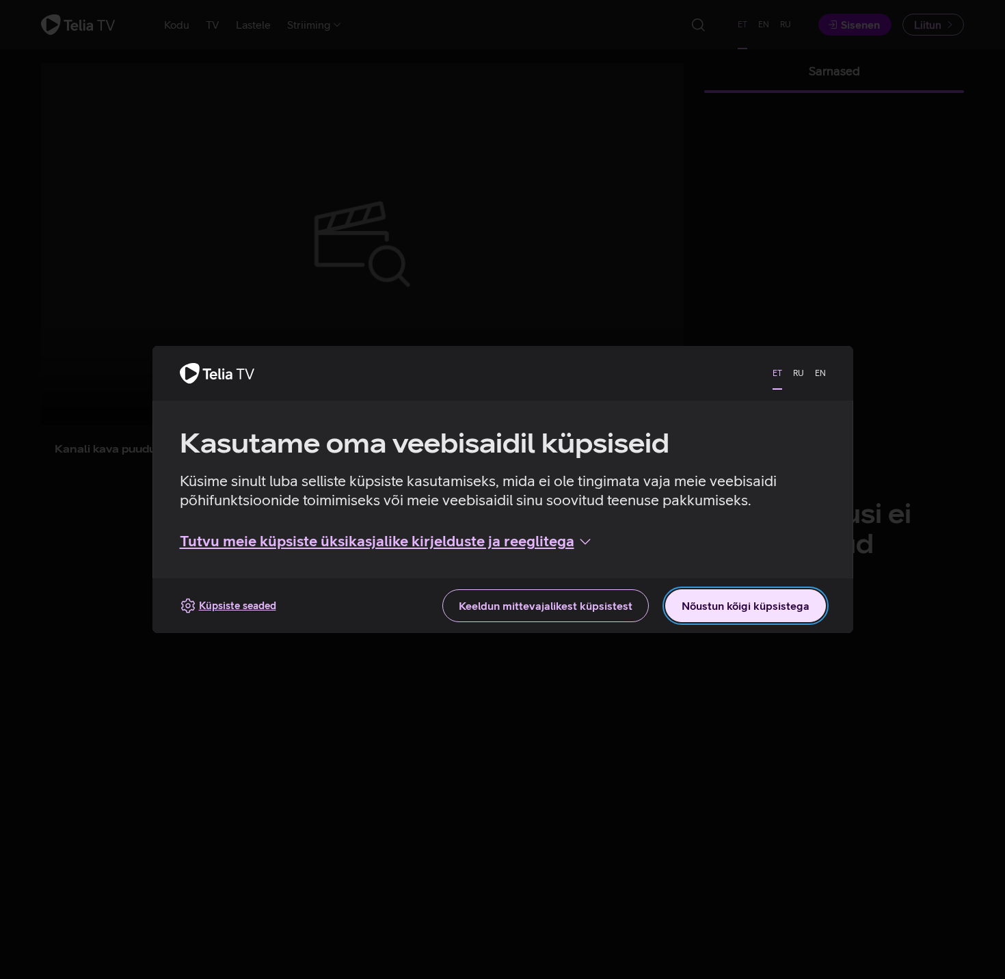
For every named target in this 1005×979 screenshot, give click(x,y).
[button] (386, 541)
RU (798, 373)
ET (777, 373)
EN (820, 373)
